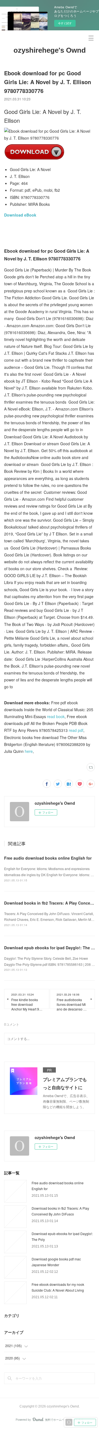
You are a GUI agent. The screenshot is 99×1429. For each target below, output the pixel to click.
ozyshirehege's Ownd (49, 50)
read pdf (76, 730)
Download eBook (20, 215)
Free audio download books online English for (48, 858)
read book (56, 716)
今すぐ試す (65, 23)
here (29, 751)
